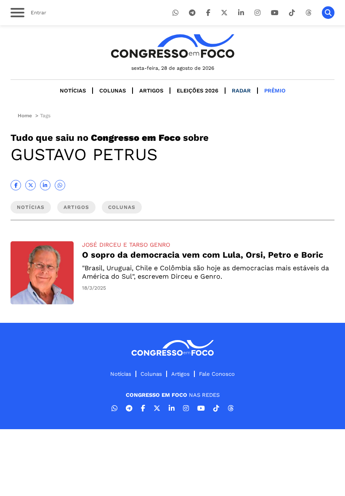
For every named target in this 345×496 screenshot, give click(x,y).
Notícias (73, 90)
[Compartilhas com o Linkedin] (45, 185)
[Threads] (308, 13)
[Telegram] (192, 13)
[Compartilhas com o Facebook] (16, 185)
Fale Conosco (217, 374)
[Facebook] (208, 13)
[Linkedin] (241, 13)
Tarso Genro (149, 244)
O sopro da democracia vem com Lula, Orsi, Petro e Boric (202, 255)
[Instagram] (257, 13)
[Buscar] (328, 12)
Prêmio (275, 90)
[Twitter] (224, 13)
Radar (241, 90)
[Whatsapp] (175, 13)
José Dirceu (101, 244)
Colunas (112, 90)
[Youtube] (275, 13)
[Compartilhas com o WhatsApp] (60, 185)
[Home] (172, 46)
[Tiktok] (292, 13)
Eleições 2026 (197, 90)
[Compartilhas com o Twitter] (30, 185)
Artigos (151, 90)
